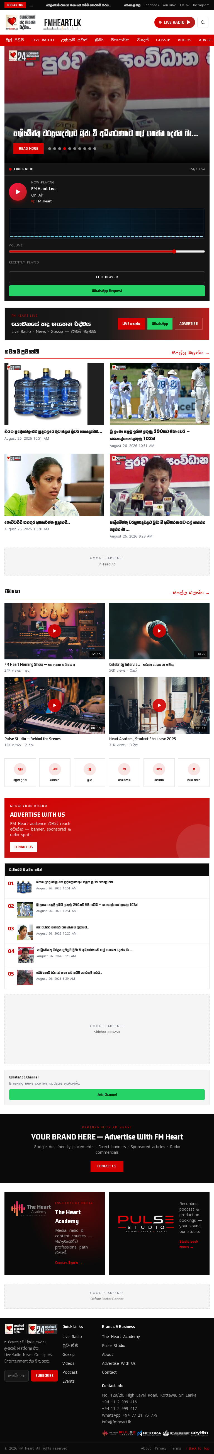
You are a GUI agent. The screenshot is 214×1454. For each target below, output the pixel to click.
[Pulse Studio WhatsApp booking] (146, 1433)
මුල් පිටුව (15, 40)
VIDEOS (185, 40)
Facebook (151, 5)
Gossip (68, 1354)
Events (68, 1381)
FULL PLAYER (107, 277)
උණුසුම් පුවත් (74, 40)
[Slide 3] (59, 148)
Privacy (160, 1448)
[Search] (202, 22)
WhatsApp (160, 323)
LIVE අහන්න (131, 323)
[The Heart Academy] (111, 1433)
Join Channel (107, 1094)
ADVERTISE (188, 323)
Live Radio (72, 1336)
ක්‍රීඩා (99, 40)
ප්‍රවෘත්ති (70, 1345)
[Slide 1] (49, 148)
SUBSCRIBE (44, 1375)
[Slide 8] (84, 148)
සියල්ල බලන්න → (191, 352)
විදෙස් (143, 40)
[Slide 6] (74, 148)
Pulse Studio (113, 1345)
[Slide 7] (79, 148)
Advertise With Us (119, 1363)
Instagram (201, 5)
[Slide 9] (89, 148)
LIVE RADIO (42, 40)
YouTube (169, 5)
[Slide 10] (94, 148)
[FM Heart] (46, 22)
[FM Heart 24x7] (129, 1433)
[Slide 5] (69, 148)
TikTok (184, 5)
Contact (109, 1372)
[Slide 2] (54, 148)
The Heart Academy (121, 1336)
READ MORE (28, 148)
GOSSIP (163, 40)
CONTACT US (23, 847)
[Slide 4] (64, 148)
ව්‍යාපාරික (120, 40)
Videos (68, 1363)
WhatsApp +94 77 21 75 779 (129, 1415)
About (107, 1354)
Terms (176, 1448)
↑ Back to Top (198, 1448)
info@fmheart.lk (116, 1421)
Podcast (69, 1372)
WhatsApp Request (107, 291)
